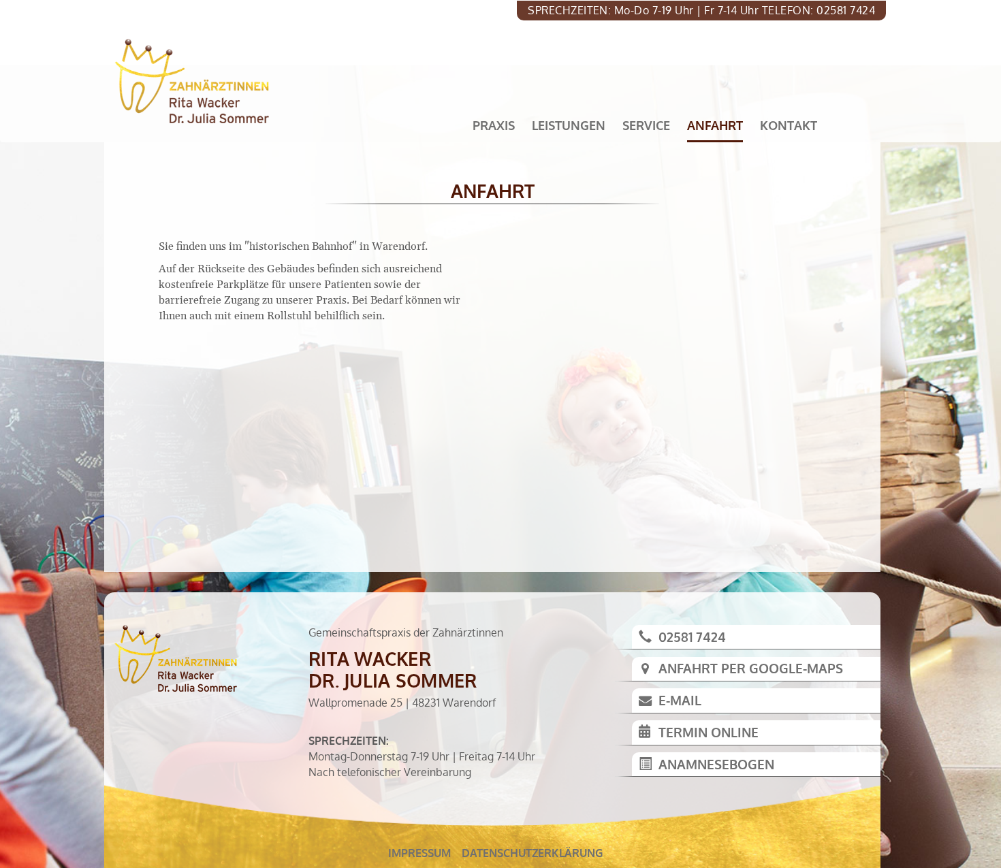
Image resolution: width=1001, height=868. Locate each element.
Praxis (494, 125)
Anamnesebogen (716, 764)
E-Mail (679, 700)
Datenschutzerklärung (532, 853)
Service (646, 125)
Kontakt (788, 125)
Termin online (708, 732)
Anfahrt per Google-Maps (750, 668)
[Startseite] (196, 81)
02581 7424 (692, 636)
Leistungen (568, 125)
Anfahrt (715, 125)
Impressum (419, 853)
